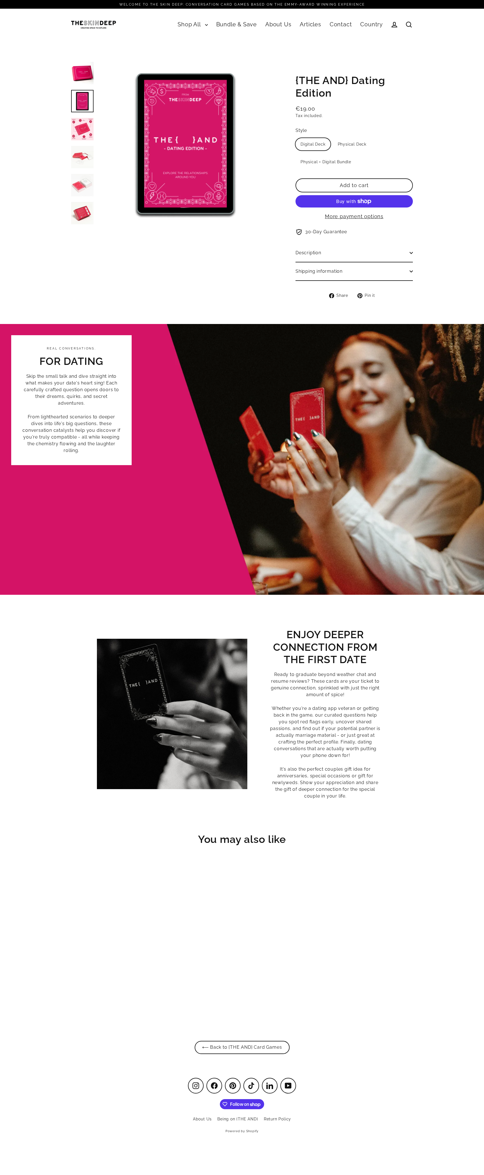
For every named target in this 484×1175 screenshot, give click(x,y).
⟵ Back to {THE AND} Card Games (242, 1047)
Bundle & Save (236, 24)
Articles (310, 24)
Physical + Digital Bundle (326, 162)
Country (371, 24)
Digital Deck (313, 144)
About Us (278, 24)
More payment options (354, 216)
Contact (341, 24)
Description (308, 252)
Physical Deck (352, 144)
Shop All (190, 24)
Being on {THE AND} (237, 1119)
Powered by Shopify (242, 1131)
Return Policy (277, 1119)
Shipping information (319, 271)
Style (301, 130)
